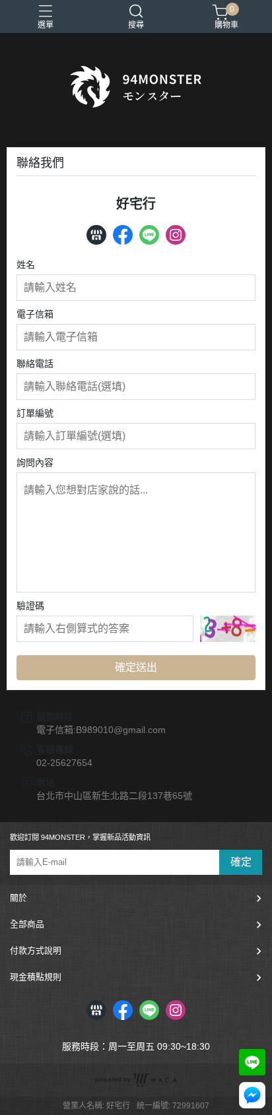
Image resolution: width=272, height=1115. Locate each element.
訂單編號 (35, 413)
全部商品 (27, 924)
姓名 (26, 264)
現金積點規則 (35, 977)
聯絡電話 (35, 363)
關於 (18, 898)
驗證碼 (30, 605)
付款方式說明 (35, 950)
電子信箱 (35, 314)
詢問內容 (35, 462)
